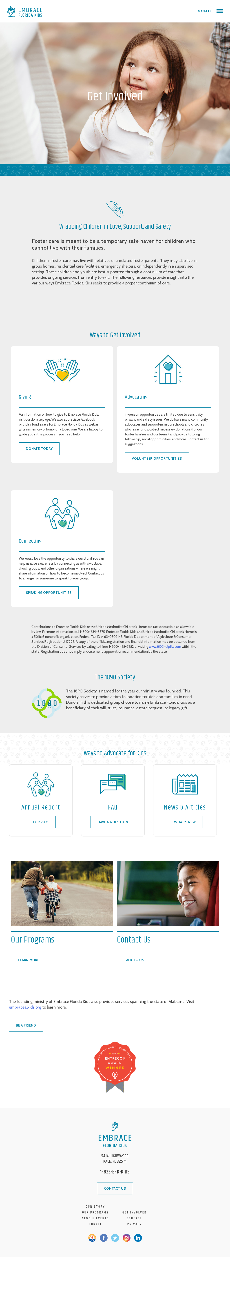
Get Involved (134, 1212)
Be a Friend (26, 1025)
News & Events (95, 1218)
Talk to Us (134, 960)
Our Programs (95, 1212)
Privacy (134, 1224)
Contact (134, 1218)
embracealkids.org (25, 1007)
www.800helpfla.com (165, 647)
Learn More (28, 960)
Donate (204, 11)
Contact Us (115, 1189)
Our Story (95, 1206)
